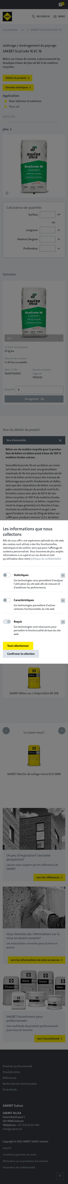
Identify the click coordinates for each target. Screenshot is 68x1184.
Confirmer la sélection (21, 654)
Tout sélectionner (18, 646)
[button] (39, 581)
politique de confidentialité (46, 558)
